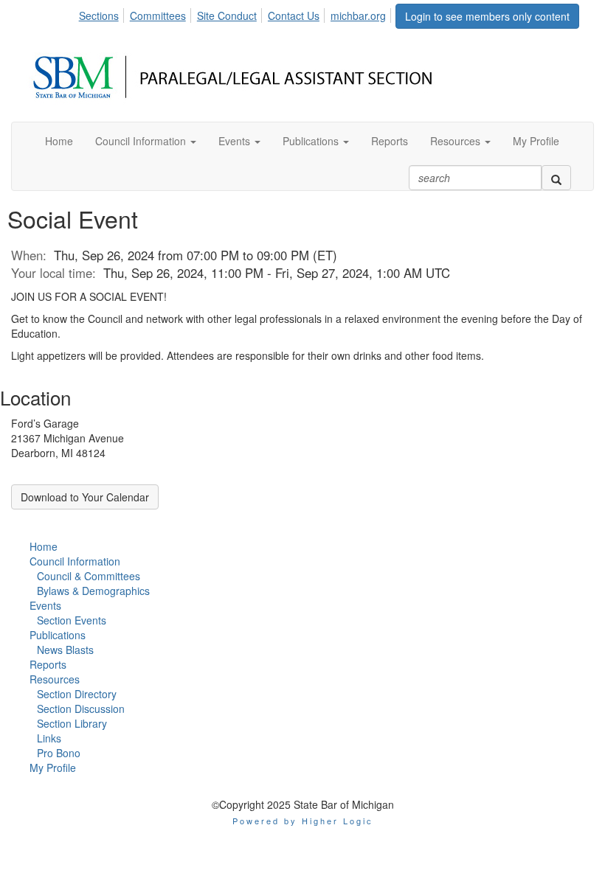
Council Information (75, 561)
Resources (55, 679)
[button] (145, 140)
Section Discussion (81, 708)
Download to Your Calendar (85, 497)
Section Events (71, 620)
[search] (556, 177)
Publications (58, 634)
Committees (158, 15)
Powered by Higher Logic (302, 820)
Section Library (72, 723)
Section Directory (77, 693)
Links (49, 738)
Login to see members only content (487, 16)
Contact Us (293, 15)
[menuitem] (102, 13)
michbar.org (358, 15)
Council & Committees (88, 575)
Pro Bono (58, 752)
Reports (48, 664)
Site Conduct (227, 15)
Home (44, 546)
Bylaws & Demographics (93, 590)
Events (45, 605)
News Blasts (65, 649)
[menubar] (236, 13)
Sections (99, 15)
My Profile (53, 767)
